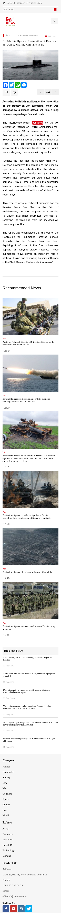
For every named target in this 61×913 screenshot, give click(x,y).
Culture (6, 804)
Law (5, 783)
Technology (9, 850)
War (5, 788)
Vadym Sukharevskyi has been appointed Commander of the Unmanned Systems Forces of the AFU (27, 707)
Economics (8, 772)
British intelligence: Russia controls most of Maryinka (27, 572)
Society (6, 777)
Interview (8, 839)
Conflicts (7, 793)
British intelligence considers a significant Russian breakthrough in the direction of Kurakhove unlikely (27, 516)
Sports (6, 799)
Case (5, 810)
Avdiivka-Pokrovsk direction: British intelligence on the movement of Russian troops (28, 343)
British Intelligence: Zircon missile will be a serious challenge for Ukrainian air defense (26, 400)
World (6, 815)
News (5, 828)
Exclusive (8, 834)
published (38, 122)
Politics (6, 766)
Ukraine (7, 855)
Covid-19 (8, 845)
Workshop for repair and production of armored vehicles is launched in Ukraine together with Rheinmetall (30, 723)
